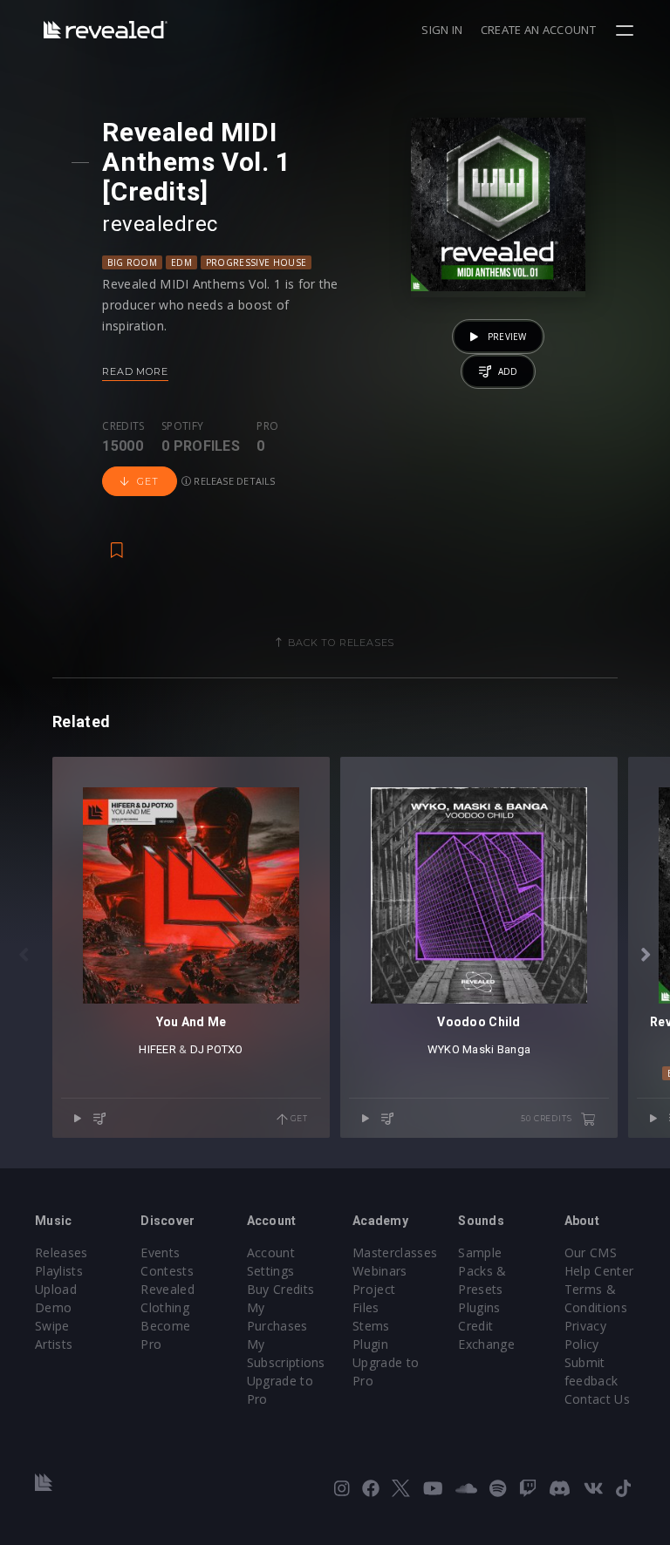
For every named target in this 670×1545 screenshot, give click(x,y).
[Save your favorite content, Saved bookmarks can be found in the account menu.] (117, 541)
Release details (233, 480)
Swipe (52, 1325)
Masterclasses (394, 1252)
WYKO (443, 1049)
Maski (478, 1049)
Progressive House (256, 262)
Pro (267, 426)
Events (160, 1252)
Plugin (370, 1344)
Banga (513, 1049)
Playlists (59, 1271)
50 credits (547, 1118)
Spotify (182, 426)
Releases (61, 1252)
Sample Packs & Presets (482, 1270)
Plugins (479, 1307)
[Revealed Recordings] (106, 29)
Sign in (441, 29)
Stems (371, 1325)
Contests (167, 1271)
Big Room (132, 262)
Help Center (599, 1271)
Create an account (538, 29)
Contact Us (597, 1399)
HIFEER (157, 1049)
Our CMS (590, 1252)
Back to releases (341, 642)
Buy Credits (281, 1289)
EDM (181, 262)
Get (147, 481)
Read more (135, 371)
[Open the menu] (627, 30)
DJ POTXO (216, 1049)
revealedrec (159, 224)
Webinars (379, 1271)
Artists (53, 1344)
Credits (123, 426)
